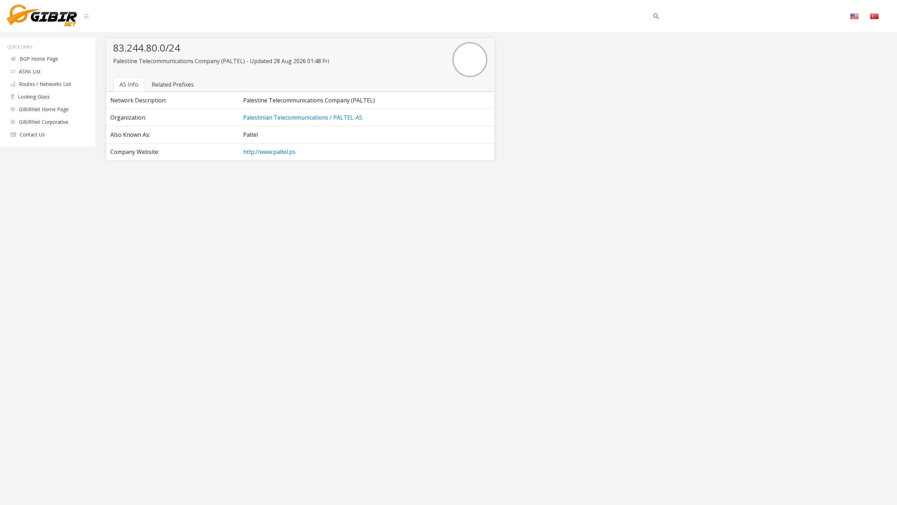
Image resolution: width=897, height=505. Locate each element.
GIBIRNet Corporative (43, 122)
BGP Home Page (39, 58)
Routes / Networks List (45, 84)
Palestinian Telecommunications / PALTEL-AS (302, 117)
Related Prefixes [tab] (173, 84)
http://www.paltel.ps (269, 152)
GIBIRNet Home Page (44, 109)
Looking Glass (34, 96)
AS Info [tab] (128, 84)
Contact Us (32, 134)
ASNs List (30, 71)
